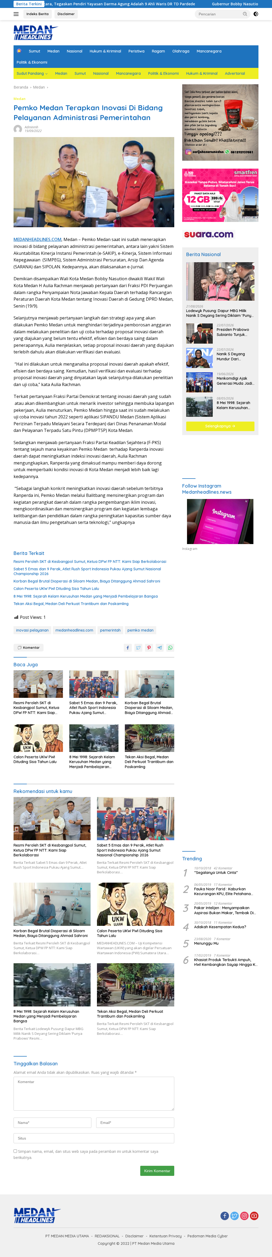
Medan (54, 51)
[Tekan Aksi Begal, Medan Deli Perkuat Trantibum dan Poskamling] (149, 738)
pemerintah (110, 630)
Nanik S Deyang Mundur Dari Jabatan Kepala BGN (235, 356)
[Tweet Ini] (138, 648)
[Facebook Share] (128, 648)
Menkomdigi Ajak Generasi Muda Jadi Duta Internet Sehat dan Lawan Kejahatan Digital (234, 381)
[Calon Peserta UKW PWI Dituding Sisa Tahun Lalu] (38, 738)
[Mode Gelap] (255, 14)
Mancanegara (209, 51)
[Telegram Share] (160, 648)
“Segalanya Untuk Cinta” (216, 872)
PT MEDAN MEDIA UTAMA (67, 1236)
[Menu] (17, 14)
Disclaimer (66, 14)
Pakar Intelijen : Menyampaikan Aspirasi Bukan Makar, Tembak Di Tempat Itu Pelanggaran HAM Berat (225, 910)
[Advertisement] (220, 604)
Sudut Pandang (30, 73)
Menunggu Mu (206, 943)
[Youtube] (254, 1216)
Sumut (34, 51)
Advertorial (235, 73)
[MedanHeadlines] (36, 32)
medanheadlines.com (74, 630)
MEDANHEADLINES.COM (37, 239)
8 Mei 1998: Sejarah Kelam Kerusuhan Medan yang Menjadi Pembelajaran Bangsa (86, 596)
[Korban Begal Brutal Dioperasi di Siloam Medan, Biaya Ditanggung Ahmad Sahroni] (149, 684)
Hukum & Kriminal (105, 51)
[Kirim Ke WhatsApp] (170, 648)
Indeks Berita (38, 14)
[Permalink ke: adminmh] (18, 128)
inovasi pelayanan (32, 630)
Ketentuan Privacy (166, 1236)
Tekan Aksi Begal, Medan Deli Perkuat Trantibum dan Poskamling (71, 603)
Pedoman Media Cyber (208, 1236)
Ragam (158, 51)
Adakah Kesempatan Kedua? (220, 927)
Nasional (74, 51)
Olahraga (180, 51)
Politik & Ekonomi (32, 62)
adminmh (31, 127)
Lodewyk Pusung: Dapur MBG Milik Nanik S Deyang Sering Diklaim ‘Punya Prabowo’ (220, 313)
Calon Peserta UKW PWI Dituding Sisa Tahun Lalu (56, 588)
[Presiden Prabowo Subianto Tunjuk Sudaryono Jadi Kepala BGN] (199, 333)
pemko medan (141, 630)
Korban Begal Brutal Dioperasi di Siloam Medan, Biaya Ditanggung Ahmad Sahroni (87, 581)
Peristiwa (136, 51)
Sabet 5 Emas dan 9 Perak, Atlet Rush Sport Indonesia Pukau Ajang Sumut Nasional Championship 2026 (87, 571)
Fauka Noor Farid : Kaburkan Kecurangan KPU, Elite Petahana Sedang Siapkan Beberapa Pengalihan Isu (222, 891)
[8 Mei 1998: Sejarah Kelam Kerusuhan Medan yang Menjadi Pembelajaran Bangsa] (94, 738)
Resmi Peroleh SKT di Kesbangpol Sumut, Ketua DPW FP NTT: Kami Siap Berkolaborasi (90, 561)
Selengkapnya (218, 426)
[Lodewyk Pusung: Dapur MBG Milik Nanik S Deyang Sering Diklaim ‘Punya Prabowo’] (220, 281)
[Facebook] (224, 1216)
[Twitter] (234, 1216)
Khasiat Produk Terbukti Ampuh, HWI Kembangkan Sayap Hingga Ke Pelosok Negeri (225, 962)
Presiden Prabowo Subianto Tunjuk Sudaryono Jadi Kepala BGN (233, 332)
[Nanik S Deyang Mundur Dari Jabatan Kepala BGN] (199, 358)
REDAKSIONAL (107, 1236)
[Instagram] (244, 1216)
